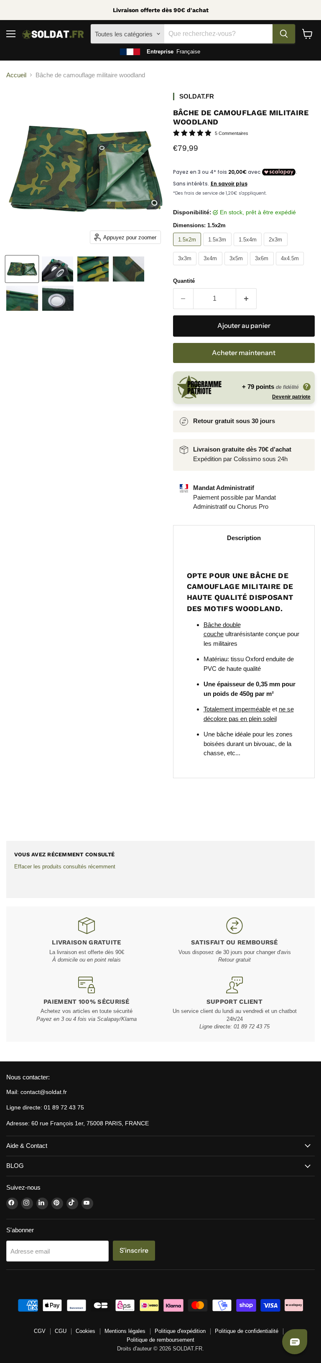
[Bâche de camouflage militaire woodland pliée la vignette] (21, 269)
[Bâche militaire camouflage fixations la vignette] (57, 298)
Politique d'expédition (180, 1331)
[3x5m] (237, 267)
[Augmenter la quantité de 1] (246, 298)
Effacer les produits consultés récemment (64, 866)
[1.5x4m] (249, 247)
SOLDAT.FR (196, 96)
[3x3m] (186, 267)
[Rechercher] (284, 33)
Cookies (85, 1331)
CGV (40, 1331)
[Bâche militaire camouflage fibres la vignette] (93, 269)
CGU (60, 1331)
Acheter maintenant (243, 353)
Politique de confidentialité (246, 1331)
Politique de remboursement (160, 1340)
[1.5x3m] (218, 247)
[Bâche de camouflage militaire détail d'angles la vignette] (57, 269)
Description (244, 537)
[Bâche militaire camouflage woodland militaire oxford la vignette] (128, 269)
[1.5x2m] (188, 247)
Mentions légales (124, 1331)
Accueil (16, 75)
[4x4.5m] (291, 267)
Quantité (184, 281)
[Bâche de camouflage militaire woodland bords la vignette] (22, 298)
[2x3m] (277, 247)
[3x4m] (211, 267)
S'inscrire (134, 1250)
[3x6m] (263, 267)
